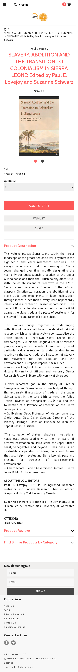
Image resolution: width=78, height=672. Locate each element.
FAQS (7, 610)
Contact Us (10, 622)
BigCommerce (25, 666)
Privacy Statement (14, 614)
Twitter (13, 642)
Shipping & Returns (14, 626)
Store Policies (11, 618)
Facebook (6, 642)
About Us (9, 605)
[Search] (15, 4)
